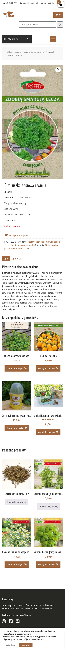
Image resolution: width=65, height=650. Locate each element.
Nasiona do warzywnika (33, 52)
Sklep (9, 52)
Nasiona (17, 52)
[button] (53, 39)
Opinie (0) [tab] (16, 258)
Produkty (13, 39)
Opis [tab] (5, 258)
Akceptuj (25, 645)
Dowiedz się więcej (16, 502)
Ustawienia (10, 645)
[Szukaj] (60, 24)
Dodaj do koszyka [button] (15, 368)
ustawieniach (37, 639)
